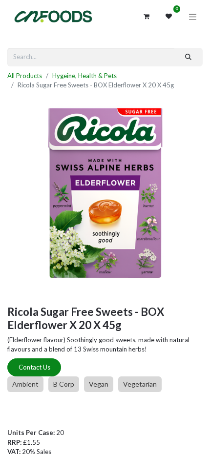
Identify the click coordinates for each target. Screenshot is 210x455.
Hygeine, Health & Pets (84, 76)
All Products (24, 76)
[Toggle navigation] (193, 16)
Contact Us (34, 367)
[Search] (188, 57)
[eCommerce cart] (146, 16)
